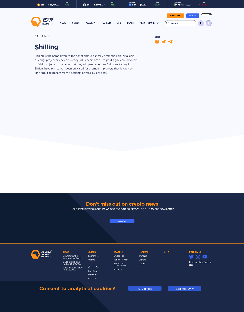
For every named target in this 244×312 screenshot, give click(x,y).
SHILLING (45, 36)
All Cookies (145, 289)
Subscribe (122, 221)
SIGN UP (192, 16)
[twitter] (165, 41)
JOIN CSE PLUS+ (175, 16)
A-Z (36, 36)
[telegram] (171, 42)
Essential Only (185, 289)
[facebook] (158, 42)
